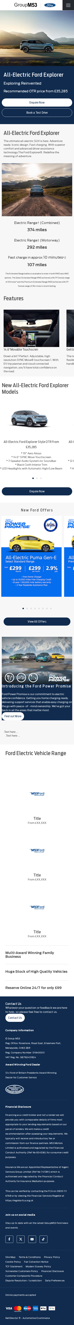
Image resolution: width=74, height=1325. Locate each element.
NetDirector (12, 1317)
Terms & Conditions (30, 1256)
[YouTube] (32, 1239)
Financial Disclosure (52, 1271)
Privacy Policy (52, 1256)
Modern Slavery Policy (38, 1266)
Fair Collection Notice (36, 1261)
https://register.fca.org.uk (19, 1200)
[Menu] (68, 5)
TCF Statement (13, 1266)
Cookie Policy (13, 1261)
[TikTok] (43, 1239)
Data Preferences (54, 1280)
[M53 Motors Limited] (25, 5)
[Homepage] (50, 5)
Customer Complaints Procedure (23, 1275)
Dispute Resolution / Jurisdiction (23, 1280)
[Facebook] (9, 1239)
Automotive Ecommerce (36, 1317)
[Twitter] (21, 1239)
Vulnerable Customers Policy (21, 1271)
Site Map (10, 1256)
